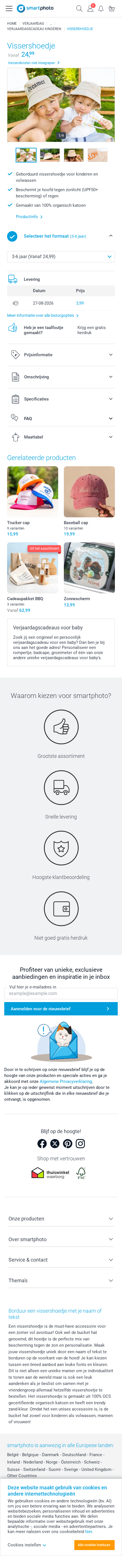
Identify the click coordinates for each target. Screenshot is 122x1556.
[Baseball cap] (89, 491)
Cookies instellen (24, 1544)
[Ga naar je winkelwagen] (111, 8)
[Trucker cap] (32, 491)
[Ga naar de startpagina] (35, 8)
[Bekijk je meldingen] (101, 8)
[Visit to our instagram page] (80, 1144)
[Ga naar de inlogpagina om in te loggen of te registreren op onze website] (90, 8)
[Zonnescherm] (89, 567)
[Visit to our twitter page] (55, 1144)
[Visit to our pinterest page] (67, 1144)
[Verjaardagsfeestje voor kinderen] (51, 24)
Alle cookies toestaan (94, 1545)
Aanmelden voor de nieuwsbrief (40, 1008)
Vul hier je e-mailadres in (32, 987)
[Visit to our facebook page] (42, 1144)
